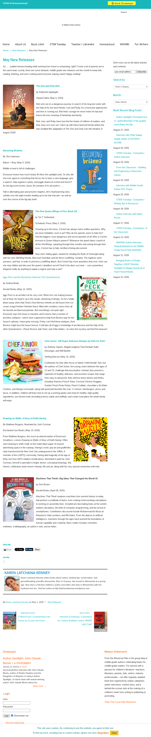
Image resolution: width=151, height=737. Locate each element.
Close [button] (114, 733)
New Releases (19, 50)
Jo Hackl (23, 667)
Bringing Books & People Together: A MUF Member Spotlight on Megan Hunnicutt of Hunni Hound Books (129, 266)
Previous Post (27, 613)
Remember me (21, 715)
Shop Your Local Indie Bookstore (120, 702)
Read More (103, 733)
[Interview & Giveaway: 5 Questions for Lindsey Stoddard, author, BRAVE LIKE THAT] (100, 631)
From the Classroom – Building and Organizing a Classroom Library (130, 171)
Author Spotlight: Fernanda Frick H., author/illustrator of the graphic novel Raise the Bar (130, 121)
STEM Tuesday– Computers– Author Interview (129, 155)
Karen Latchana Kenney (27, 572)
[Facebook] (140, 4)
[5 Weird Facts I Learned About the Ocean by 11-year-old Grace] (9, 629)
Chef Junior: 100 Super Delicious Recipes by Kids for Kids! (75, 341)
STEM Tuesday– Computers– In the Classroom (130, 230)
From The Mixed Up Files (75, 26)
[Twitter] (137, 4)
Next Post (85, 613)
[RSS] (147, 4)
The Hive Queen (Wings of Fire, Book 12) (56, 211)
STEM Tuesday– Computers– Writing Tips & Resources (129, 201)
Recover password (15, 722)
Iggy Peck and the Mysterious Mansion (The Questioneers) (31, 277)
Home (6, 50)
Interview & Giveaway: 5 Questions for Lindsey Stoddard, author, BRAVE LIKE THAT (75, 621)
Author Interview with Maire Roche (128, 216)
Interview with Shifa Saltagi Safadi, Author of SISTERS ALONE (128, 139)
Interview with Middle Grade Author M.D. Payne (128, 187)
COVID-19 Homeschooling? (15, 3)
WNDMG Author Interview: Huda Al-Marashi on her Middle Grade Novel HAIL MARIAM (129, 246)
